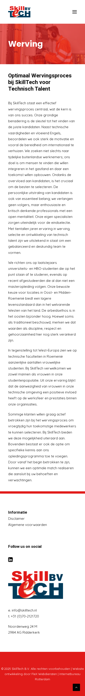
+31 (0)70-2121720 (25, 616)
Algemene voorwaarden (27, 525)
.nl (35, 610)
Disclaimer (16, 518)
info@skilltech (23, 610)
